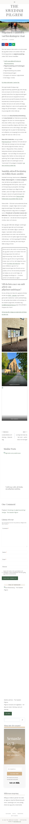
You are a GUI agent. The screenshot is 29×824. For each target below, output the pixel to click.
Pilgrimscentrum (6, 142)
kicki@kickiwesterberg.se (9, 305)
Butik (14, 813)
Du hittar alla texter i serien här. (11, 82)
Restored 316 (17, 821)
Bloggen (8, 813)
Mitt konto (14, 815)
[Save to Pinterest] (6, 44)
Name (4, 552)
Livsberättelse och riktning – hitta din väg (7, 435)
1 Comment (11, 39)
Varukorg (20, 813)
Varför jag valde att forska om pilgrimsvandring (14, 488)
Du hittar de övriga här (13, 263)
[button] (14, 759)
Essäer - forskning (6, 29)
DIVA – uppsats (12, 295)
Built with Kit (14, 783)
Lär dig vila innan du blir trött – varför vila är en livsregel (21, 435)
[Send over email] (13, 44)
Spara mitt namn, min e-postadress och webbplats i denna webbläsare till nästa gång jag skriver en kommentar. (14, 572)
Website (4, 567)
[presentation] (14, 468)
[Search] (22, 720)
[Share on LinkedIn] (10, 44)
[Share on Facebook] (3, 44)
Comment (5, 528)
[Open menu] (14, 2)
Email (4, 559)
